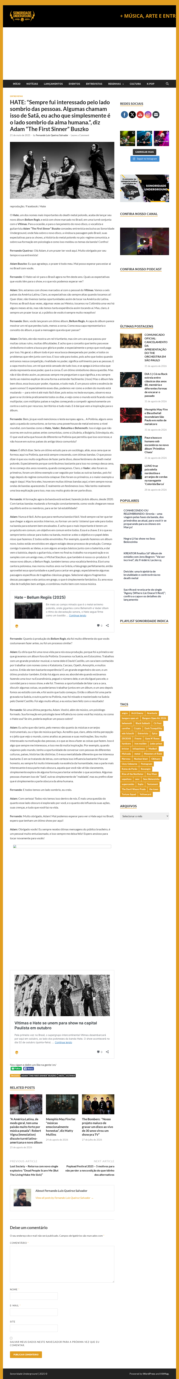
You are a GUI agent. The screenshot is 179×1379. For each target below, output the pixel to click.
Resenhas (114, 83)
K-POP (150, 83)
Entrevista (143, 733)
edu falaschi (128, 733)
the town (153, 789)
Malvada (126, 753)
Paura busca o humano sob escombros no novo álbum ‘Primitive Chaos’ (157, 445)
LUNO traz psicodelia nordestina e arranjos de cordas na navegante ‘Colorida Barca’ (156, 475)
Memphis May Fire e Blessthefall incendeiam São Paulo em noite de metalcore (156, 416)
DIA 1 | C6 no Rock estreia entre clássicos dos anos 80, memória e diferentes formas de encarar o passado (156, 384)
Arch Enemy (137, 713)
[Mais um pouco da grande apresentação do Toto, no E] (144, 138)
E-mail (15, 1305)
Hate (61, 1075)
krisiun (125, 748)
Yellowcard (145, 794)
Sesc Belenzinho (151, 779)
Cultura (135, 83)
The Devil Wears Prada (134, 789)
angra (125, 713)
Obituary (155, 758)
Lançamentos (53, 83)
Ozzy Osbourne (129, 763)
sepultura (126, 779)
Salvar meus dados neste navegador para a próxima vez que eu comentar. (54, 1344)
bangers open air (130, 718)
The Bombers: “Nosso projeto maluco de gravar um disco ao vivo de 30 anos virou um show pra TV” (97, 1126)
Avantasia (152, 713)
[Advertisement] (89, 53)
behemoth (127, 723)
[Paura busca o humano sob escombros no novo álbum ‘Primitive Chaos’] (131, 437)
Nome (14, 1289)
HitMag (164, 1373)
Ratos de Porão (129, 769)
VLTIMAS (70, 1075)
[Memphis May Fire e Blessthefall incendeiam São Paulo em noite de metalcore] (131, 409)
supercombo (128, 784)
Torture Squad (129, 794)
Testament (152, 784)
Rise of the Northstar (132, 774)
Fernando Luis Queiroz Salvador (52, 135)
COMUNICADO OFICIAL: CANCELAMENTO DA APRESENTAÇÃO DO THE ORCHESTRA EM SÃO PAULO (156, 347)
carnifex (126, 728)
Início (16, 83)
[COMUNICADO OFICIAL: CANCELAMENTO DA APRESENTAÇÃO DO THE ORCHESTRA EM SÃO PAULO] (131, 335)
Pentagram (146, 763)
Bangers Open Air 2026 (154, 718)
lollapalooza (139, 748)
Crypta (137, 728)
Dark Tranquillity (153, 728)
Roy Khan (152, 774)
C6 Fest (158, 723)
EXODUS (126, 738)
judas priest (156, 743)
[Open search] (167, 84)
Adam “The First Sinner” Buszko (39, 1075)
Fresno (138, 738)
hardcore (126, 743)
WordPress (149, 1373)
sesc (137, 779)
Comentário (19, 1242)
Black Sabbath (143, 723)
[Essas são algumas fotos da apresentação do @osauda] (127, 138)
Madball (153, 748)
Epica (154, 733)
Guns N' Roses (152, 738)
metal (137, 753)
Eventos (74, 83)
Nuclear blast (141, 758)
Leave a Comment (80, 135)
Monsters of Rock (153, 753)
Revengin (146, 769)
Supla (140, 784)
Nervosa (126, 758)
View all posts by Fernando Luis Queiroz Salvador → (64, 1197)
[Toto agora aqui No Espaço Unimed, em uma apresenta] (161, 138)
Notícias (32, 83)
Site (12, 1321)
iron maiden (140, 743)
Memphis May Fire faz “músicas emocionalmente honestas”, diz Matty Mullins (60, 1126)
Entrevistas (94, 83)
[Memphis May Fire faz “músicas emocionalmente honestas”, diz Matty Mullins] (62, 1105)
